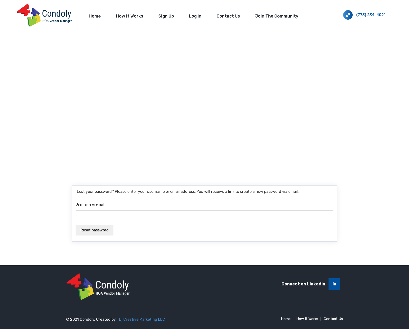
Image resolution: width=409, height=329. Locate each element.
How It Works (129, 16)
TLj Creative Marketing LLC (141, 319)
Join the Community (276, 16)
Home (95, 16)
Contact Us (228, 16)
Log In (195, 16)
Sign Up (166, 16)
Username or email (90, 205)
